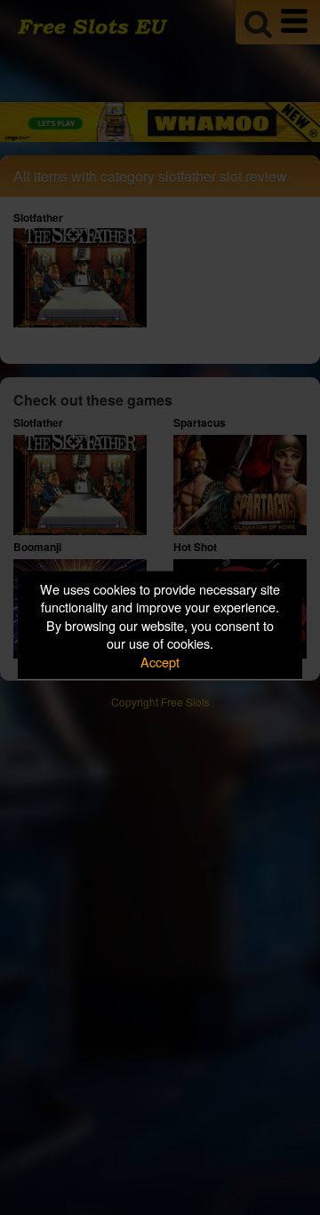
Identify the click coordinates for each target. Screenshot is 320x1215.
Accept (160, 660)
